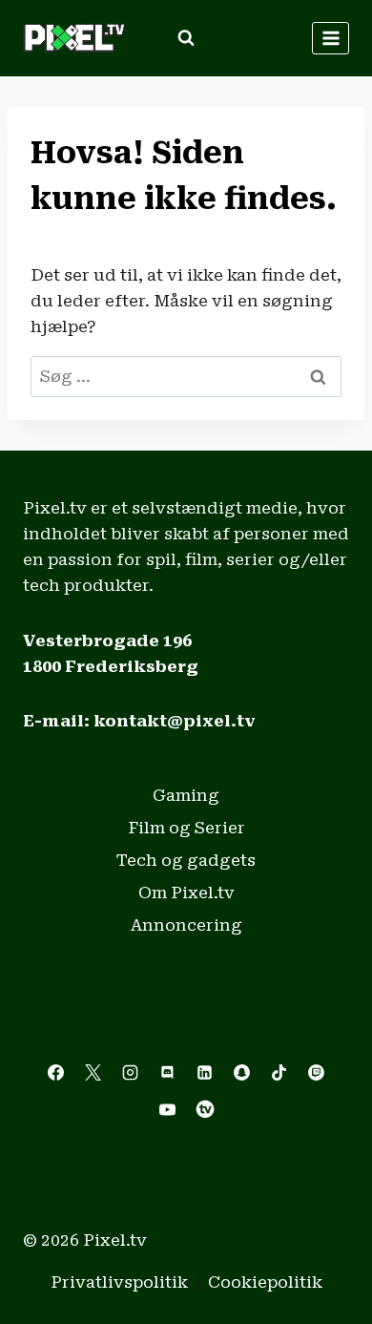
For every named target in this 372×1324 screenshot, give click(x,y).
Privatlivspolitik (119, 1282)
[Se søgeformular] (186, 38)
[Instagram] (130, 1072)
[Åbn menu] (330, 37)
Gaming (186, 795)
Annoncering (186, 925)
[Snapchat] (242, 1072)
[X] (92, 1072)
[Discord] (167, 1072)
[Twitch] (316, 1072)
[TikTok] (279, 1072)
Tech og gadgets (186, 860)
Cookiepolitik (265, 1282)
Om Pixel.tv (186, 892)
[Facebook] (55, 1072)
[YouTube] (167, 1109)
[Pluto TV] (205, 1109)
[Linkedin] (205, 1072)
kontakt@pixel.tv (174, 720)
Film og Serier (186, 827)
